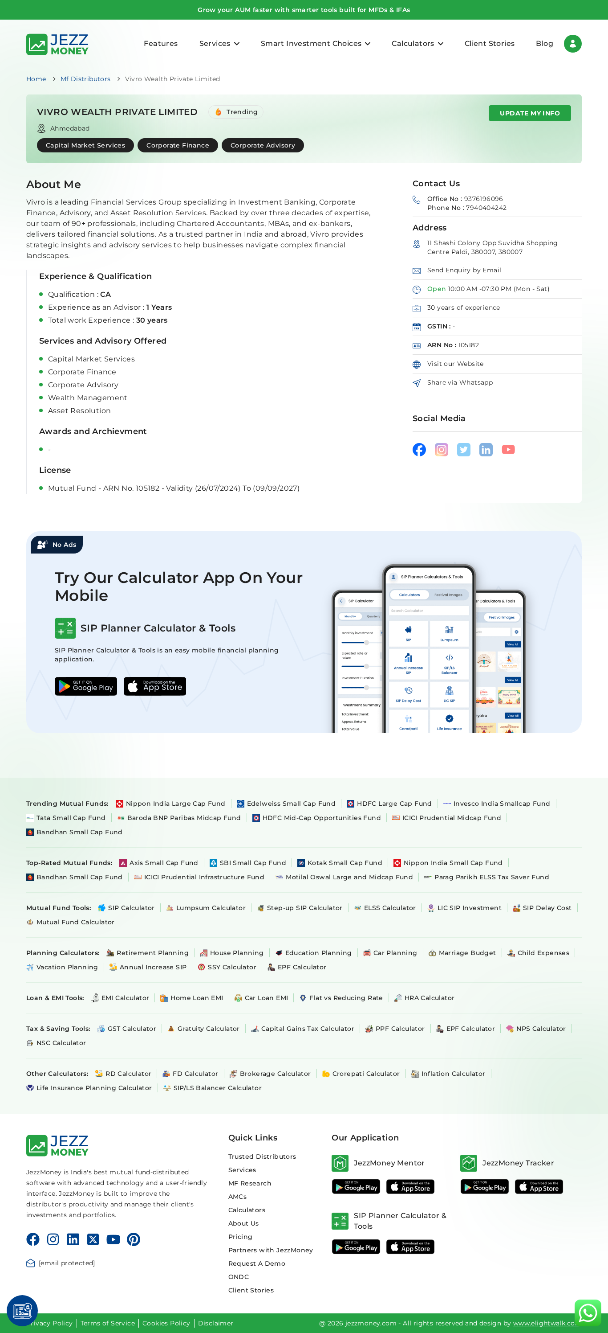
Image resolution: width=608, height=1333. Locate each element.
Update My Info (530, 113)
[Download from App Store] (410, 1186)
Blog (544, 43)
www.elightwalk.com (547, 1323)
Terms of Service (108, 1323)
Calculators (246, 1210)
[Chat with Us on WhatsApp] (588, 1313)
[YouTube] (113, 1239)
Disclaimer (216, 1323)
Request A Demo (257, 1263)
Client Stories (490, 43)
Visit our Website (455, 364)
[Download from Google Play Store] (356, 1186)
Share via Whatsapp (460, 382)
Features (161, 43)
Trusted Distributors (262, 1157)
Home (36, 79)
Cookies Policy (166, 1323)
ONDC (238, 1277)
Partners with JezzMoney (270, 1250)
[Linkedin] (73, 1239)
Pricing (240, 1237)
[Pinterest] (134, 1239)
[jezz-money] (57, 43)
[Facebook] (33, 1239)
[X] (93, 1239)
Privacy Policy (49, 1323)
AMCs (237, 1197)
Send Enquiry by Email (464, 270)
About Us (243, 1223)
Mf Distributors (86, 79)
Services (242, 1170)
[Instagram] (53, 1239)
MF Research (250, 1183)
